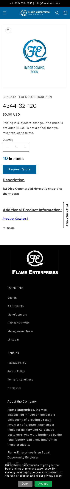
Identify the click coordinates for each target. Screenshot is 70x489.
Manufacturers (17, 314)
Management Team (20, 331)
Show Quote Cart (66, 215)
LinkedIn (13, 339)
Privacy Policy (16, 362)
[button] (57, 13)
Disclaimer (14, 388)
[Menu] (5, 13)
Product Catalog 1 (15, 218)
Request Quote (19, 169)
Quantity (8, 139)
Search (12, 297)
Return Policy (16, 371)
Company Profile (18, 322)
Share (11, 227)
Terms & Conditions (20, 379)
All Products (15, 306)
